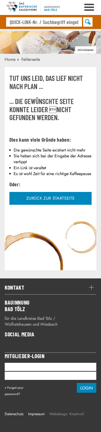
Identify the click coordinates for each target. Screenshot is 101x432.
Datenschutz (14, 414)
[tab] (50, 287)
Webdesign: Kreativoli (66, 414)
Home (10, 59)
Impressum (36, 414)
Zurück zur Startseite (50, 198)
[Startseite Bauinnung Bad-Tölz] (35, 7)
